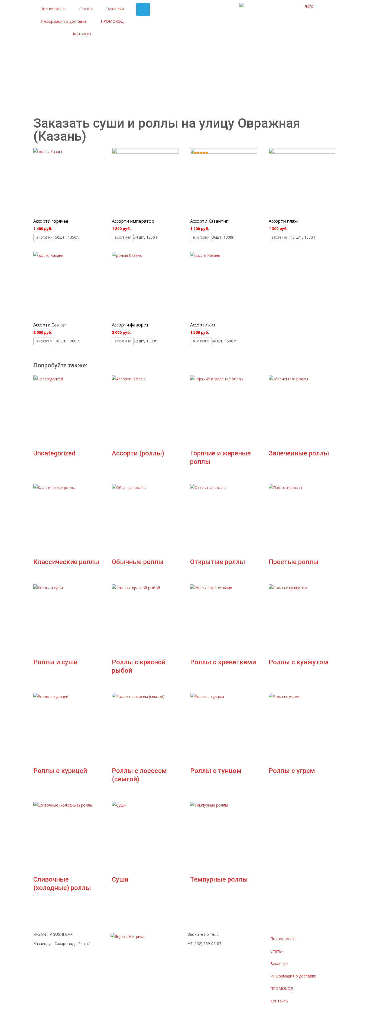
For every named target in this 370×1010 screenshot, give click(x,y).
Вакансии (115, 8)
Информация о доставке (63, 21)
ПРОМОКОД (112, 21)
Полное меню (53, 8)
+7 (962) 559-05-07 (204, 943)
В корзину (44, 237)
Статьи (86, 8)
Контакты (82, 33)
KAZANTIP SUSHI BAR (53, 934)
